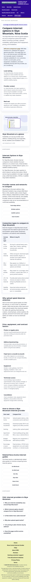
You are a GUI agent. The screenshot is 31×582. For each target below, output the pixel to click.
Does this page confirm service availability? (13, 532)
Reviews (15, 553)
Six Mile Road (15, 470)
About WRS (15, 550)
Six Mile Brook (15, 466)
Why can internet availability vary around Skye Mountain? (14, 504)
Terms (15, 562)
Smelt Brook (15, 485)
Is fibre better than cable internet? (15, 516)
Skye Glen (15, 477)
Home (3, 7)
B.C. (18, 12)
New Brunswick (6, 10)
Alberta (22, 12)
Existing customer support (15, 555)
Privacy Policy (15, 560)
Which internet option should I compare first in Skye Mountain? (13, 510)
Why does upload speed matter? (14, 520)
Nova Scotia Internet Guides (15, 545)
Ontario (4, 15)
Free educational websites (15, 557)
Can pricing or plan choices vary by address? (15, 525)
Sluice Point (15, 481)
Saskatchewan (17, 7)
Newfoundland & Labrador (8, 12)
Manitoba (9, 7)
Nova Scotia (14, 10)
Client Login (18, 15)
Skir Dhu (15, 474)
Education (10, 15)
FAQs (15, 548)
